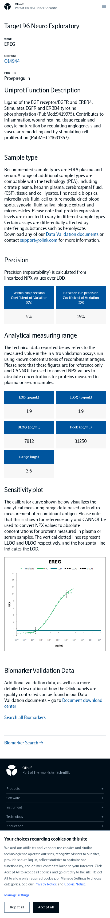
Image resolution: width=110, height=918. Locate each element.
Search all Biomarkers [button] (25, 717)
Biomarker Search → (23, 743)
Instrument (55, 807)
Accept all (45, 907)
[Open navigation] (103, 6)
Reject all (17, 907)
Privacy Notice (45, 884)
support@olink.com (38, 240)
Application (55, 826)
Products (55, 788)
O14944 (12, 61)
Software (55, 798)
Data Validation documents (72, 234)
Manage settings (16, 895)
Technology (55, 816)
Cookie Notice (74, 884)
